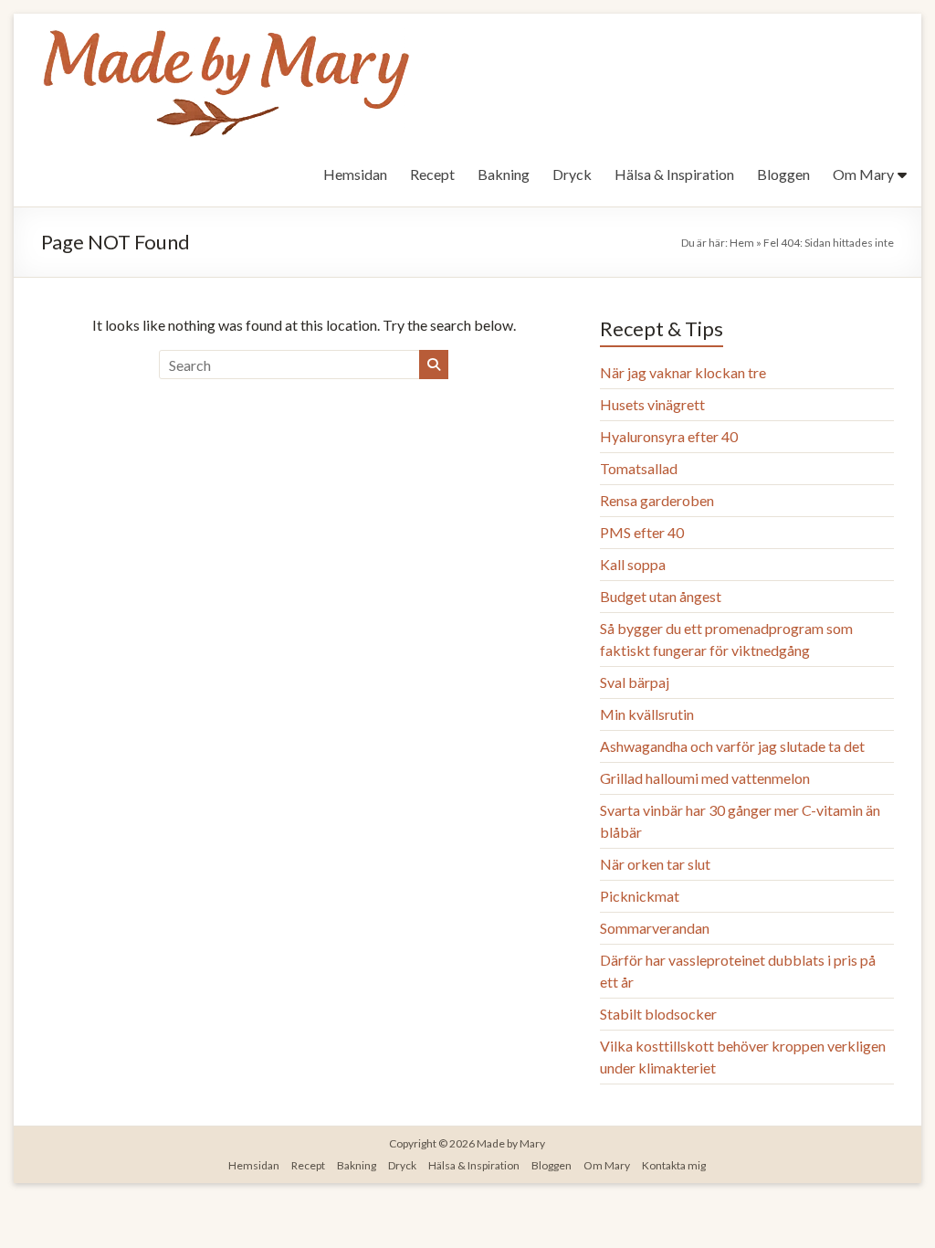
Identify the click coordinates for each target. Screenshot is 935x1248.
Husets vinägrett (652, 404)
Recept (432, 174)
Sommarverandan (654, 927)
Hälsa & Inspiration (674, 174)
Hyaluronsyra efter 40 (669, 436)
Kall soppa (633, 564)
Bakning (504, 174)
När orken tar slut (655, 864)
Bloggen (783, 174)
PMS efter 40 (642, 532)
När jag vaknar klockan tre (683, 372)
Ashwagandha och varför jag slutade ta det (732, 746)
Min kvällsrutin (647, 714)
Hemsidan (355, 174)
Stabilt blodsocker (658, 1013)
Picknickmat (639, 895)
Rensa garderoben (657, 500)
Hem (742, 242)
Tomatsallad (639, 468)
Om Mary (863, 174)
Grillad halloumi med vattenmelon (705, 778)
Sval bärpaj (634, 682)
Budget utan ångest (660, 596)
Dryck (572, 174)
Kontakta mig (674, 1165)
